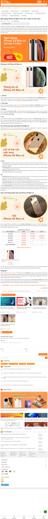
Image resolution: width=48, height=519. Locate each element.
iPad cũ (30, 452)
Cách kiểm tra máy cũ (40, 13)
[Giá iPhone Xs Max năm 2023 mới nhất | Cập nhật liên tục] (8, 318)
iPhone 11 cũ (3, 454)
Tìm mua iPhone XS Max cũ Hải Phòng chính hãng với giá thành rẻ (40, 308)
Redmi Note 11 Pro (13, 452)
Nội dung (3, 340)
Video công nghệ (29, 13)
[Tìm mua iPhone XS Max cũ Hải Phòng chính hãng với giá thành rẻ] (40, 301)
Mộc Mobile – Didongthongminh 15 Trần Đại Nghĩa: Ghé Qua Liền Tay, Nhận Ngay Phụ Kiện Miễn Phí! (12, 420)
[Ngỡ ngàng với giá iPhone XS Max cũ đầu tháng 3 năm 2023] (24, 301)
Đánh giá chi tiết (15, 11)
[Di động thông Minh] (5, 2)
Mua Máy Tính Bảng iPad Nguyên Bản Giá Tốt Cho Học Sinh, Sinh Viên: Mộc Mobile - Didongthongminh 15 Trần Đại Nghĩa (36, 420)
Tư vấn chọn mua (25, 11)
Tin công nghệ (5, 11)
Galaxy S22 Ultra (13, 454)
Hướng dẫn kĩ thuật (17, 13)
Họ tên (2, 349)
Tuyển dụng (4, 15)
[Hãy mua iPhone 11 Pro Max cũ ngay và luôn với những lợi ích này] (8, 301)
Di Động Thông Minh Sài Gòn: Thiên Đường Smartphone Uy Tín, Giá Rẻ (14, 410)
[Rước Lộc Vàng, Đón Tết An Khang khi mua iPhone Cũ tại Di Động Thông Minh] (36, 424)
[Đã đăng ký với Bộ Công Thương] (5, 484)
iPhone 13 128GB (22, 454)
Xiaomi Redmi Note (42, 452)
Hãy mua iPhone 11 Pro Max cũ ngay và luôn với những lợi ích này (8, 308)
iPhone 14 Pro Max (32, 456)
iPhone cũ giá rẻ (3, 453)
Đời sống (24, 15)
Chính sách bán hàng (14, 15)
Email (26, 349)
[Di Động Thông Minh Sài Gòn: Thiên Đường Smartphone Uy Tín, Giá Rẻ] (24, 400)
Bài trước (39, 291)
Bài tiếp (44, 291)
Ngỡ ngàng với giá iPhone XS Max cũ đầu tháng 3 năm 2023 (24, 308)
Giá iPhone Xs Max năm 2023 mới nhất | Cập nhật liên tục (8, 325)
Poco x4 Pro (2, 452)
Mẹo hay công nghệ (6, 13)
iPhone (30, 455)
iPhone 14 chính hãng (13, 453)
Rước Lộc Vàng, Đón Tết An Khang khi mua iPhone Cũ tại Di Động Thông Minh (36, 429)
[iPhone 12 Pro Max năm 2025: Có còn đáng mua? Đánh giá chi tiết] (12, 424)
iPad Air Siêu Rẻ (12, 455)
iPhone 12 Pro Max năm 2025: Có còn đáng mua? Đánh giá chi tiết (12, 429)
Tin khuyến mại (35, 11)
